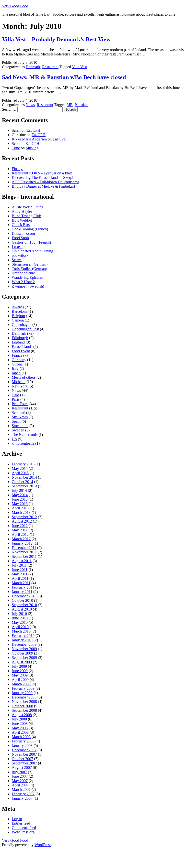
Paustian (81, 105)
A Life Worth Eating (27, 207)
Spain (16, 421)
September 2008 (24, 710)
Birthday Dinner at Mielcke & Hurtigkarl (43, 186)
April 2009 (20, 679)
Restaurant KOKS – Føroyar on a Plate (42, 173)
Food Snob (20, 238)
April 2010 (20, 627)
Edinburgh (20, 338)
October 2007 (22, 759)
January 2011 (22, 592)
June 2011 (19, 570)
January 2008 (22, 745)
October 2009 (22, 653)
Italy (15, 368)
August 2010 (22, 609)
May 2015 (20, 468)
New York (20, 386)
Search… (9, 109)
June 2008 (20, 723)
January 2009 (22, 693)
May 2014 (20, 495)
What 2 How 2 (23, 282)
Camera (18, 320)
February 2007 (23, 794)
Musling (32, 148)
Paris (15, 399)
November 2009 (24, 649)
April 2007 (20, 785)
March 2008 (21, 737)
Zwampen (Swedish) (28, 286)
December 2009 (24, 644)
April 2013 (20, 508)
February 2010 (23, 636)
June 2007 (20, 776)
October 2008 (22, 706)
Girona (17, 364)
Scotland (18, 412)
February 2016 (23, 464)
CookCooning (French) (30, 229)
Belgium (18, 316)
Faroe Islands (22, 346)
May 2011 (19, 574)
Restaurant (50, 67)
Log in (17, 819)
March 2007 (21, 789)
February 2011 (23, 587)
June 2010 (20, 618)
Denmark (33, 67)
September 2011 (24, 556)
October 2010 (22, 600)
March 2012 (21, 539)
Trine (16, 148)
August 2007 (22, 767)
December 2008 (24, 697)
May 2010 (20, 622)
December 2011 (24, 548)
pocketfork (20, 255)
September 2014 (24, 486)
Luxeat (17, 247)
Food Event (21, 351)
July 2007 (19, 772)
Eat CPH (33, 130)
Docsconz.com (23, 233)
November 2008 (24, 701)
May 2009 (20, 675)
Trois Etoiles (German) (29, 269)
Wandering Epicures (27, 277)
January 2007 (22, 798)
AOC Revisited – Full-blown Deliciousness (45, 182)
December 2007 (24, 750)
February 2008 (23, 741)
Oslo (15, 395)
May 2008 (20, 728)
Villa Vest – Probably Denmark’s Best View (56, 39)
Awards (18, 307)
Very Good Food (15, 6)
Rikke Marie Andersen (29, 139)
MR (70, 105)
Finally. (17, 169)
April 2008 (20, 732)
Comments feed (24, 828)
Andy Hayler (22, 211)
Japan (16, 373)
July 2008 (19, 719)
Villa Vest (79, 67)
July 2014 (19, 490)
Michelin (18, 382)
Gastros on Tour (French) (31, 242)
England (18, 342)
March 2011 (21, 583)
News (30, 105)
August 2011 (22, 561)
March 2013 (21, 512)
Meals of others (23, 377)
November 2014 (24, 477)
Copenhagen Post (25, 329)
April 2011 (20, 578)
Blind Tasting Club (26, 216)
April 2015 (20, 473)
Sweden (18, 430)
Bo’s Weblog (22, 220)
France (17, 355)
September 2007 (24, 763)
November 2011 (24, 552)
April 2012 (20, 534)
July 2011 (19, 565)
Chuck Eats (21, 225)
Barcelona (19, 311)
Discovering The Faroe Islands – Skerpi (42, 177)
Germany (19, 360)
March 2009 (21, 684)
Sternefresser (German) (29, 264)
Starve (17, 260)
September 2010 (24, 605)
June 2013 (20, 499)
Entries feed (21, 823)
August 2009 (22, 662)
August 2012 (22, 521)
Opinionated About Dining (32, 251)
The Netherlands (24, 434)
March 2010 (21, 631)
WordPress (43, 845)
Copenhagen (21, 324)
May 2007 (20, 781)
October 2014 (22, 482)
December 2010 (24, 596)
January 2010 (22, 640)
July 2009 (19, 666)
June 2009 (20, 671)
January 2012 (22, 543)
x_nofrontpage (23, 443)
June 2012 (20, 526)
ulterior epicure (23, 273)
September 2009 (24, 658)
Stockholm (20, 426)
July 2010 (19, 614)
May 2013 (20, 504)
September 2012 (24, 517)
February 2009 (23, 688)
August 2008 (22, 715)
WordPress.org (23, 832)
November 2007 (24, 754)
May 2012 (20, 530)
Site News (20, 417)
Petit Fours (20, 404)
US (14, 439)
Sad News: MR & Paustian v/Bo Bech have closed (64, 77)
